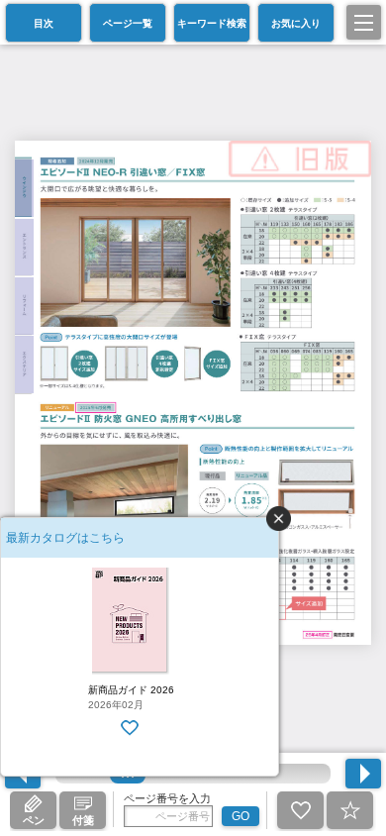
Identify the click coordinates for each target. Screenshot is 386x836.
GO (240, 816)
